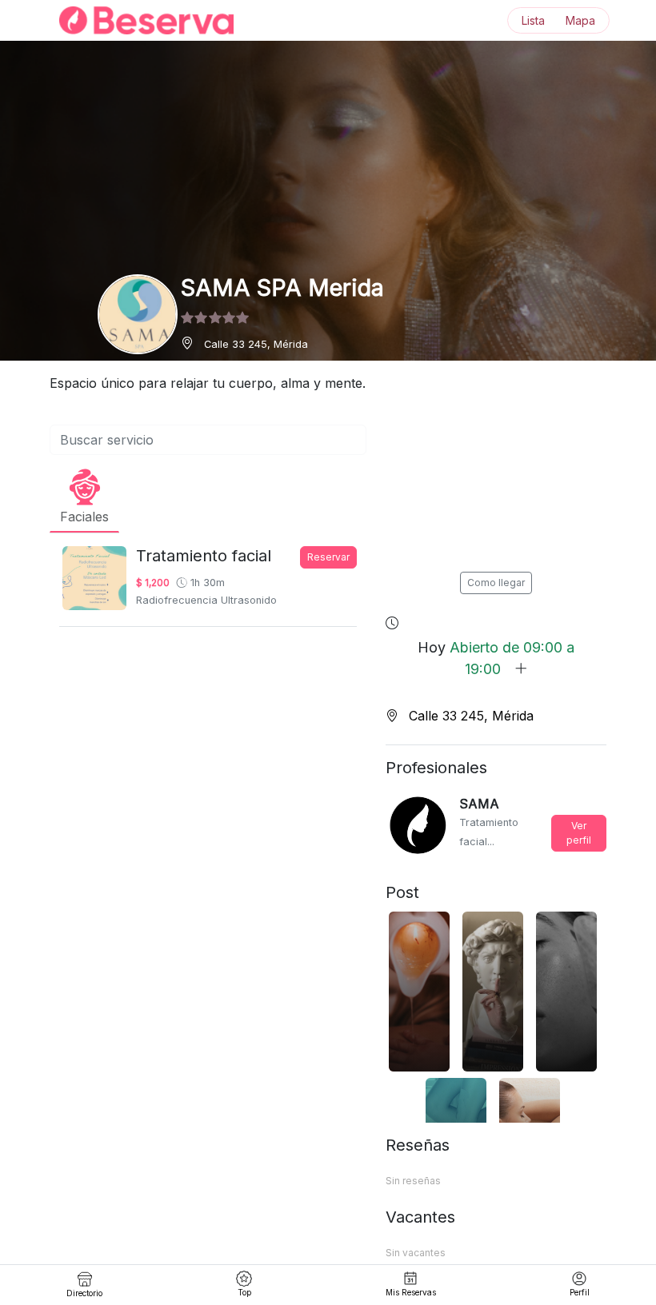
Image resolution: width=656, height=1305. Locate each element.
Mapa (580, 20)
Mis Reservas (411, 1292)
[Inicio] (137, 20)
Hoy (496, 658)
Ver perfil (578, 833)
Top (244, 1292)
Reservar (328, 557)
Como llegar (496, 583)
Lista (533, 20)
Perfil (580, 1292)
